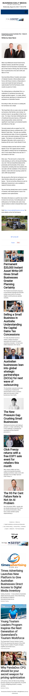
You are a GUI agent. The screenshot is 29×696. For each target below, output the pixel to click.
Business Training (5, 601)
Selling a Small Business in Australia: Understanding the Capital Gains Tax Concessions (13, 324)
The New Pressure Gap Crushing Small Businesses (13, 416)
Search (6, 528)
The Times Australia (19, 528)
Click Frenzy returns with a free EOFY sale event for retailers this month (13, 458)
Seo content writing (8, 526)
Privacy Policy (17, 526)
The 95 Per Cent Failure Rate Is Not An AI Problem (13, 498)
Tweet (13, 242)
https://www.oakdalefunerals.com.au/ (14, 210)
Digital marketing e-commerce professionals (15, 524)
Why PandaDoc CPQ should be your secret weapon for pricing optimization (13, 672)
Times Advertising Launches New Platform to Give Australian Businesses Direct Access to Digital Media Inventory (12, 580)
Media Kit (12, 528)
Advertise (23, 526)
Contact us (11, 522)
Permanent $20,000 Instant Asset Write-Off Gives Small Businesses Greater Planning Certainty (13, 276)
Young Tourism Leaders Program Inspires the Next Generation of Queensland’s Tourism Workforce (12, 630)
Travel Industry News (5, 648)
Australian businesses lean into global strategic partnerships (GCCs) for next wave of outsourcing (14, 373)
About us (18, 522)
